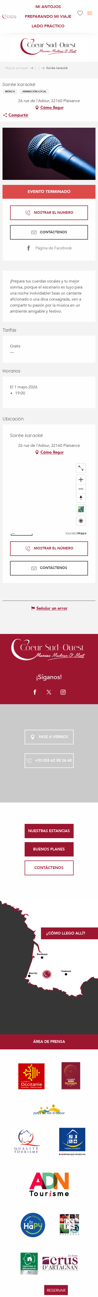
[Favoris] (81, 13)
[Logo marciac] (49, 650)
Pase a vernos (53, 736)
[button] (90, 13)
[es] (90, 13)
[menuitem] (9, 16)
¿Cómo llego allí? (65, 933)
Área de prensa (49, 1041)
